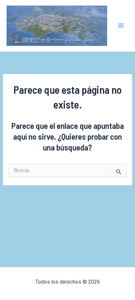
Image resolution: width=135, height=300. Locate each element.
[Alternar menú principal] (121, 25)
